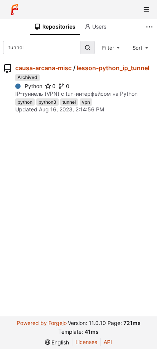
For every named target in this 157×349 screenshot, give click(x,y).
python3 (47, 102)
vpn (86, 102)
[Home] (14, 9)
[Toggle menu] (146, 9)
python (25, 102)
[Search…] (87, 47)
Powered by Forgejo (42, 323)
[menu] (57, 342)
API (108, 342)
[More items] (150, 27)
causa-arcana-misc (43, 68)
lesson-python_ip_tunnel (113, 68)
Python (33, 86)
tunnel (69, 102)
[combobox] (112, 47)
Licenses (86, 342)
